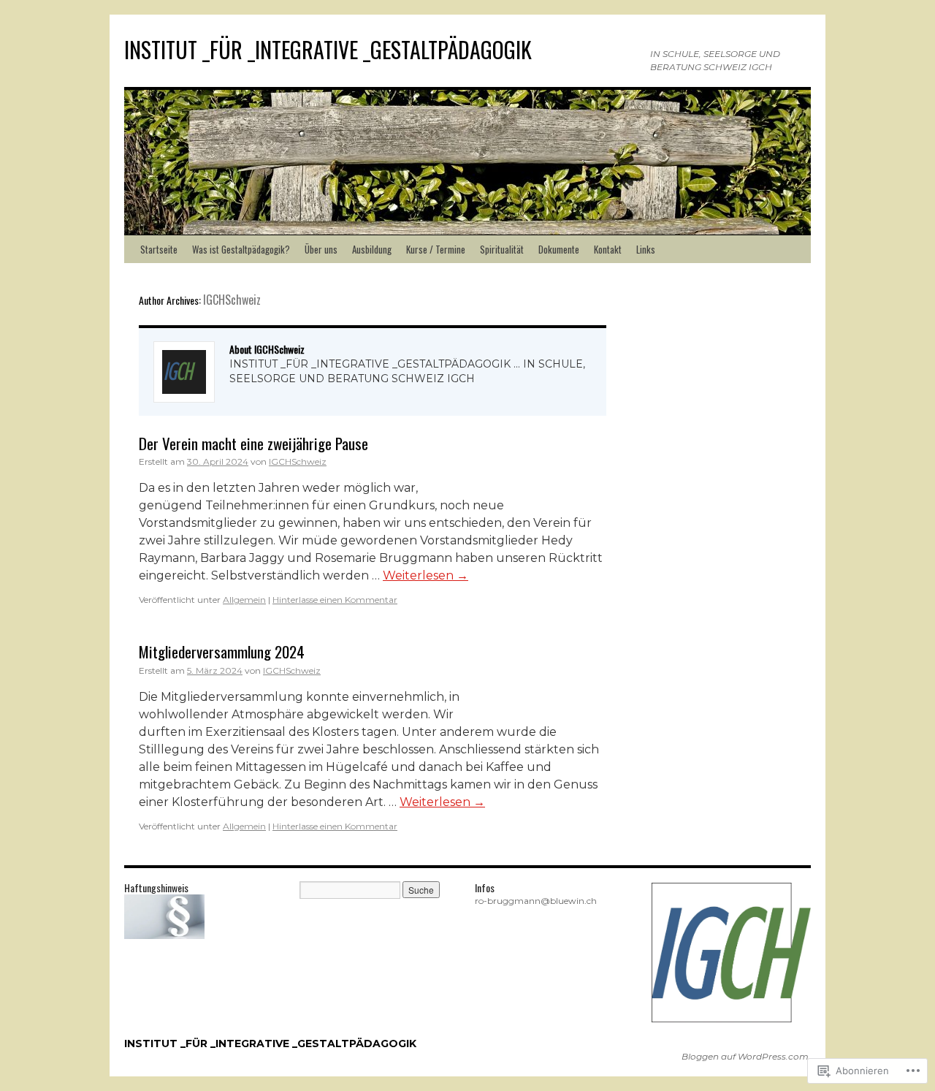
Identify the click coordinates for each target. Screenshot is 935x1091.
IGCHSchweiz (232, 299)
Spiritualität (502, 249)
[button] (730, 952)
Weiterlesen (425, 575)
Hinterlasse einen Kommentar (334, 599)
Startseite (159, 249)
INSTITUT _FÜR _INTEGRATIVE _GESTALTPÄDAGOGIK (328, 49)
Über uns (321, 249)
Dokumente (558, 249)
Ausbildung (372, 249)
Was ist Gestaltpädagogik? (241, 249)
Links (645, 249)
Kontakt (608, 249)
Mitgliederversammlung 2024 (222, 651)
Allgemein (244, 599)
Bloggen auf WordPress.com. (746, 1056)
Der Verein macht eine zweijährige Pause (253, 443)
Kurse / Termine (435, 249)
